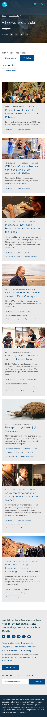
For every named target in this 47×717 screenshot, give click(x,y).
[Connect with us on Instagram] (8, 636)
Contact (6, 30)
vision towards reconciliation (14, 712)
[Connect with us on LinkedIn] (14, 636)
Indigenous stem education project (16, 315)
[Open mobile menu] (35, 4)
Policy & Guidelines (9, 650)
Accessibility (28, 643)
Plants (19, 252)
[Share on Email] (26, 34)
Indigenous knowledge (24, 129)
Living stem (11, 71)
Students (26, 387)
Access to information (11, 643)
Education (20, 311)
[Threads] (24, 636)
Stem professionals (11, 391)
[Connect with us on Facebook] (3, 636)
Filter (28, 58)
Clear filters (10, 58)
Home (4, 16)
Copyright (6, 646)
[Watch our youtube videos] (29, 636)
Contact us (10, 667)
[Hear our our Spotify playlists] (19, 636)
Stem (27, 252)
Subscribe (37, 681)
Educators (36, 387)
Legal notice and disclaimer (25, 646)
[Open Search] (42, 4)
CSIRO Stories (14, 16)
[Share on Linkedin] (21, 34)
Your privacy (26, 650)
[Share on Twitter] (16, 34)
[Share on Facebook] (11, 34)
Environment (32, 379)
